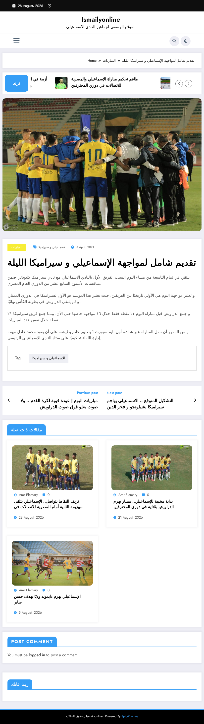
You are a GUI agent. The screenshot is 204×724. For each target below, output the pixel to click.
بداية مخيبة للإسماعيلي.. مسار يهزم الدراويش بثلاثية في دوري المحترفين (143, 504)
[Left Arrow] (179, 83)
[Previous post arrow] (8, 400)
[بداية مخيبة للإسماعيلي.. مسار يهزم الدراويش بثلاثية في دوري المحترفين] (151, 467)
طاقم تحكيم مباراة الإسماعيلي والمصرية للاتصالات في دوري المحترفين (98, 82)
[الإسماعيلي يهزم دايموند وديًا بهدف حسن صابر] (52, 562)
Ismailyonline (100, 19)
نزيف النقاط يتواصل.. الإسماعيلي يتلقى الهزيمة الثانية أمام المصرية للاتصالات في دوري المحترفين (48, 504)
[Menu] (16, 41)
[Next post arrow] (195, 400)
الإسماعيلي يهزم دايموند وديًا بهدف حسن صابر (47, 599)
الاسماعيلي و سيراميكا (52, 247)
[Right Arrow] (188, 83)
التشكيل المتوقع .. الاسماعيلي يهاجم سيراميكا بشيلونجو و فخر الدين (140, 404)
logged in (37, 655)
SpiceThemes (129, 716)
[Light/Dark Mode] (186, 41)
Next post (114, 393)
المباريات (16, 247)
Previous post (87, 393)
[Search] (174, 41)
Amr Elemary (28, 494)
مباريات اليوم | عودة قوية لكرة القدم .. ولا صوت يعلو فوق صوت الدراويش (59, 404)
